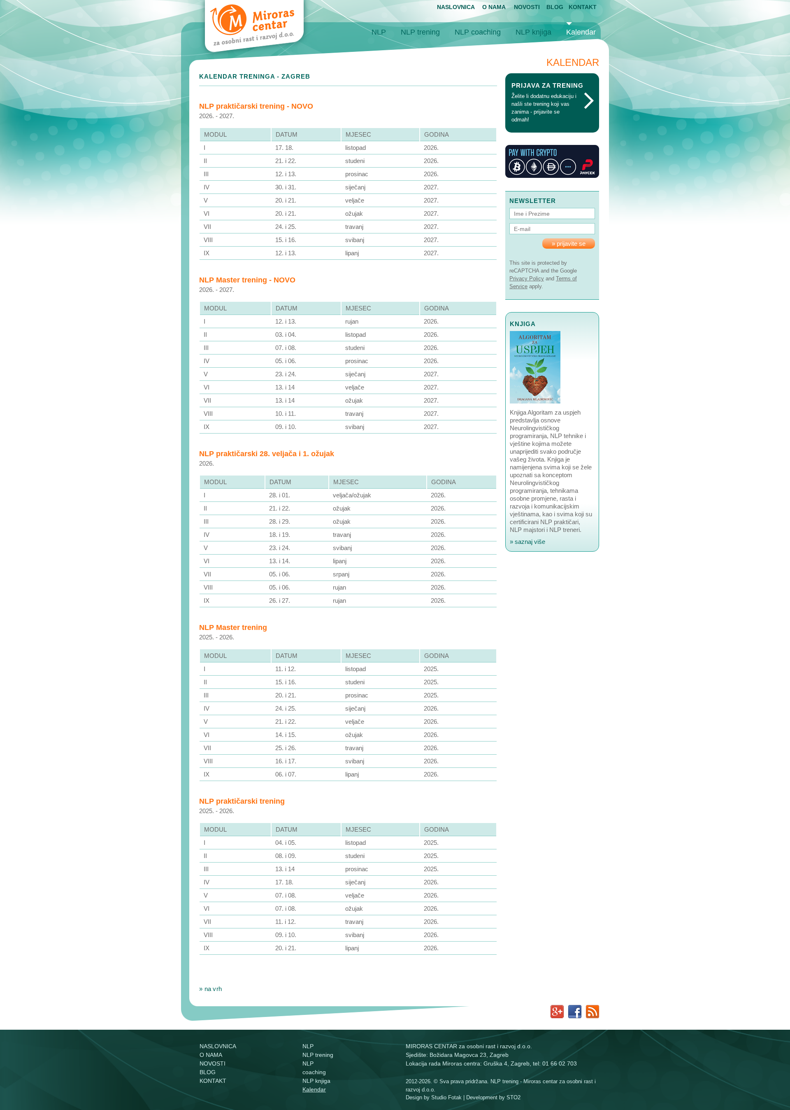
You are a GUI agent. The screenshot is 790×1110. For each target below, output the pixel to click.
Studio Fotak (446, 1097)
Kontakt (583, 7)
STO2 (513, 1097)
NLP (379, 32)
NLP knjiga (533, 32)
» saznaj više (527, 542)
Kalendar (581, 32)
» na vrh (210, 989)
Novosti (527, 7)
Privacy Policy (526, 278)
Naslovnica (456, 7)
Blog (554, 7)
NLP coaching (478, 32)
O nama (494, 7)
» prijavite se (569, 243)
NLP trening (420, 32)
